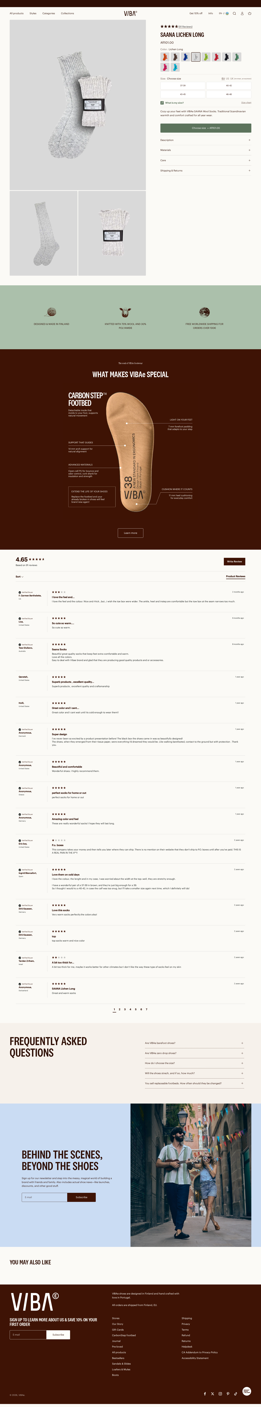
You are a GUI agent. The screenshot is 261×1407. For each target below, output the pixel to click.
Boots (115, 1374)
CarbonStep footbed (124, 1335)
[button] (114, 1009)
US (227, 78)
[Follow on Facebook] (205, 1394)
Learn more (130, 532)
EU (223, 78)
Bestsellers (118, 1358)
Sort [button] (18, 576)
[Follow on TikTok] (236, 1394)
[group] (34, 560)
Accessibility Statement (195, 1358)
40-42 (229, 85)
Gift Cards (118, 1329)
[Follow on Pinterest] (228, 1394)
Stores (115, 1318)
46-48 (229, 94)
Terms (185, 1329)
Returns (186, 1341)
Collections (67, 13)
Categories (48, 13)
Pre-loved (117, 1346)
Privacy (186, 1323)
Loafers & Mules (121, 1369)
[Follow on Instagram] (220, 1394)
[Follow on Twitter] (213, 1394)
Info (210, 13)
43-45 (183, 94)
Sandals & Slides (121, 1363)
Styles (33, 13)
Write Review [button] (234, 561)
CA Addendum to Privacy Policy (200, 1352)
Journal (116, 1341)
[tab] (235, 577)
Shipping (187, 1318)
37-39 (182, 85)
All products (17, 13)
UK (232, 78)
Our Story (117, 1323)
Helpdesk (187, 1346)
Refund (186, 1335)
